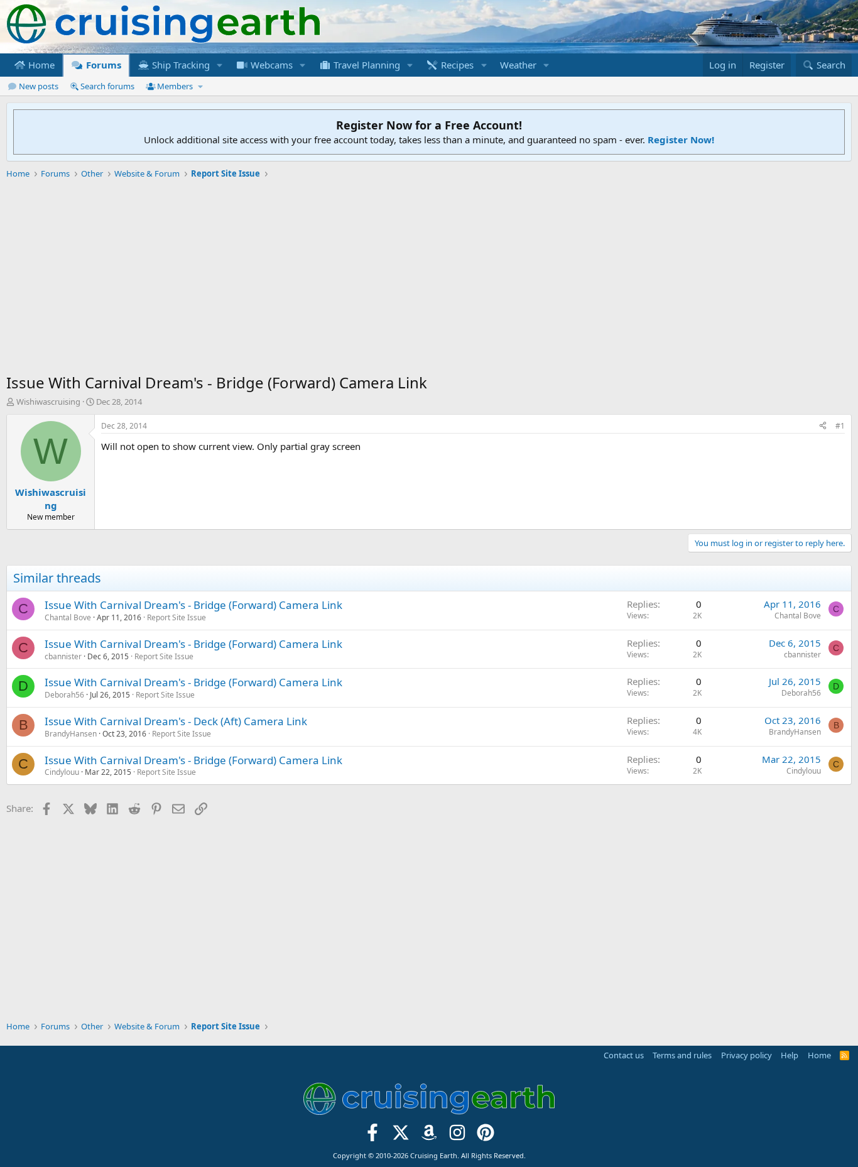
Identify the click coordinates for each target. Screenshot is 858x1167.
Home (40, 64)
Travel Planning (365, 64)
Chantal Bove (68, 617)
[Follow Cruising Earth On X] (401, 1136)
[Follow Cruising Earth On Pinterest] (485, 1136)
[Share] (823, 426)
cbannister (63, 656)
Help (789, 1055)
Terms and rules (682, 1055)
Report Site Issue (176, 617)
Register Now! (681, 139)
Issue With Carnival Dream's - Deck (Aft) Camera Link (176, 721)
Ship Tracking (179, 64)
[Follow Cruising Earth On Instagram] (457, 1136)
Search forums (107, 86)
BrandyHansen (71, 733)
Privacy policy (746, 1055)
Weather (518, 64)
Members (175, 86)
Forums (102, 64)
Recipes (456, 64)
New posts (38, 86)
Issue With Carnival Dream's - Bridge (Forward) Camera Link (193, 605)
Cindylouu (62, 772)
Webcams (270, 64)
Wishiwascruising (48, 401)
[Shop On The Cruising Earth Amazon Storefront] (429, 1136)
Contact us (624, 1055)
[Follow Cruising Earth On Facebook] (373, 1136)
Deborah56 (64, 694)
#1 (840, 425)
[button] (220, 65)
